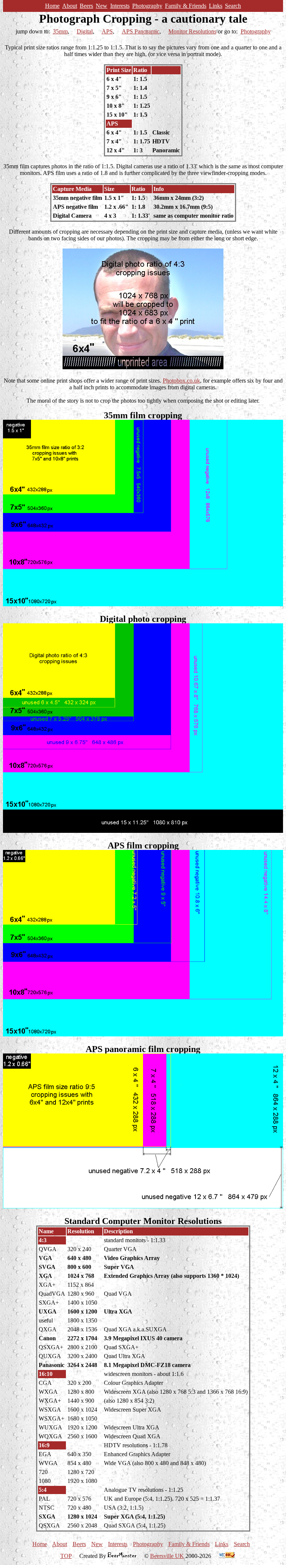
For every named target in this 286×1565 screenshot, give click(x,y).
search (233, 6)
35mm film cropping (143, 415)
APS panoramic (140, 31)
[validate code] (227, 1556)
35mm (60, 31)
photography (147, 6)
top (66, 1556)
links (215, 6)
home (52, 6)
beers (86, 6)
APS (107, 31)
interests (120, 6)
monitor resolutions (192, 31)
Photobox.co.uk (181, 380)
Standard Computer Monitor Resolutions (143, 1221)
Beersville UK (167, 1556)
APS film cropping (143, 845)
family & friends (185, 6)
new (101, 6)
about (69, 6)
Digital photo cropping (143, 619)
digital (85, 31)
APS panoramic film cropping (143, 1049)
